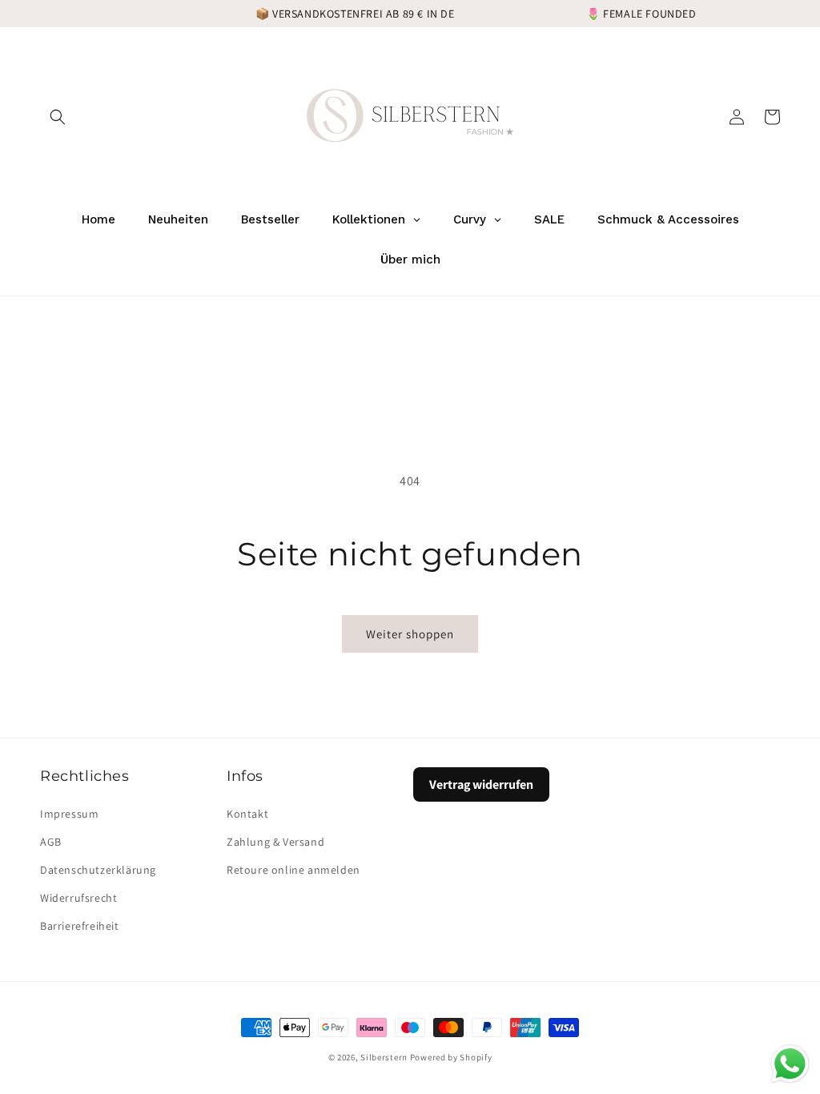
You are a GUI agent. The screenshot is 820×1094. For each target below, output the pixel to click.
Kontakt (247, 813)
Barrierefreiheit (79, 926)
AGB (51, 842)
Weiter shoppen (410, 634)
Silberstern (384, 1057)
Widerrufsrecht (78, 898)
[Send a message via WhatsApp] (790, 1064)
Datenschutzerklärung (98, 870)
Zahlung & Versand (275, 842)
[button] (57, 117)
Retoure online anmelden (293, 870)
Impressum (69, 813)
